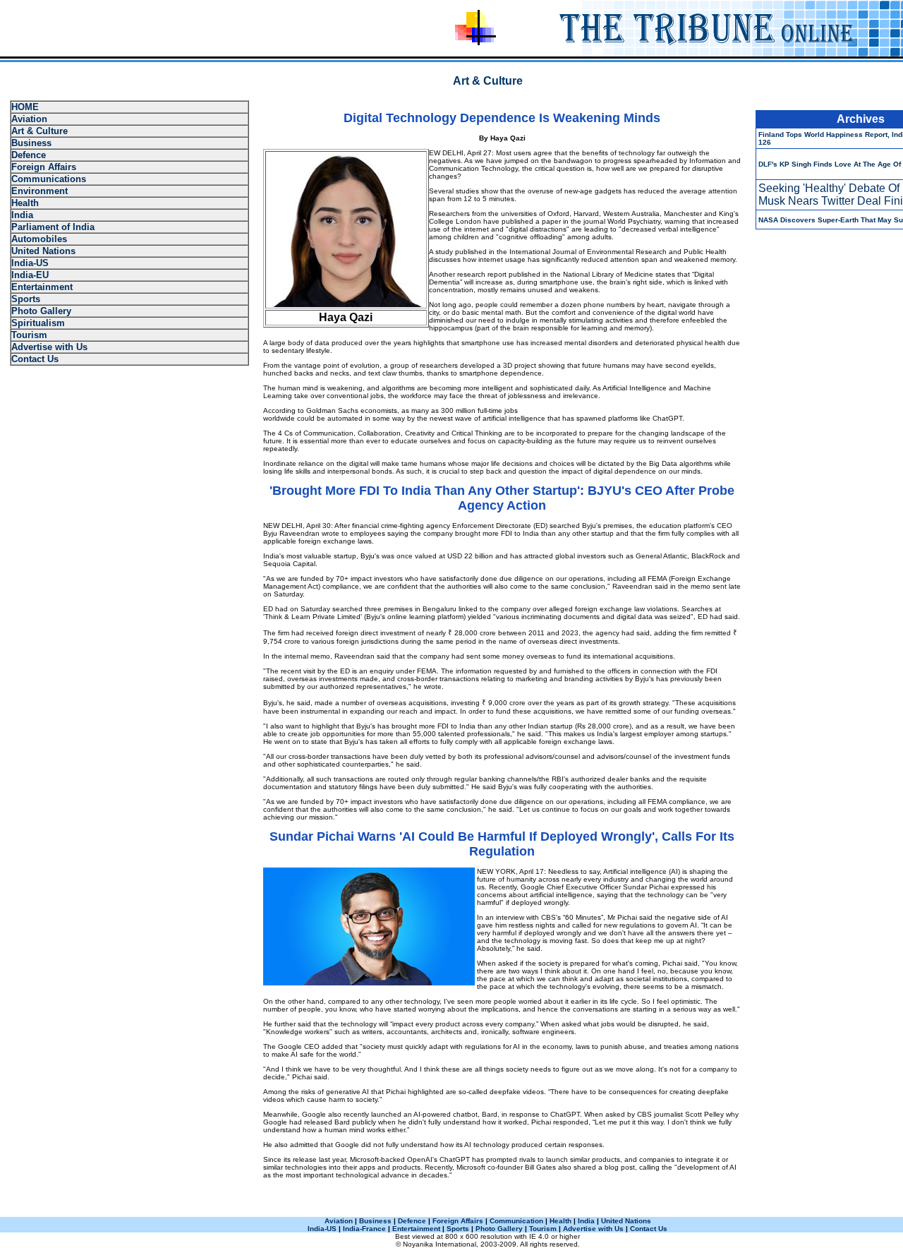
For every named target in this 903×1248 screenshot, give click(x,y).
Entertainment (42, 287)
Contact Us (35, 359)
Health (25, 203)
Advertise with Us (49, 347)
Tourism (29, 335)
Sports (25, 299)
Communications (48, 179)
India (22, 215)
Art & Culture (39, 131)
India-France (364, 1228)
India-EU (30, 275)
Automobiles (39, 239)
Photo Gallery (41, 311)
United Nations (43, 251)
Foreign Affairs (43, 167)
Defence (28, 155)
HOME (25, 107)
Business (31, 143)
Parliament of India (53, 227)
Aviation (29, 119)
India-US (30, 263)
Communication (516, 1221)
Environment (39, 191)
